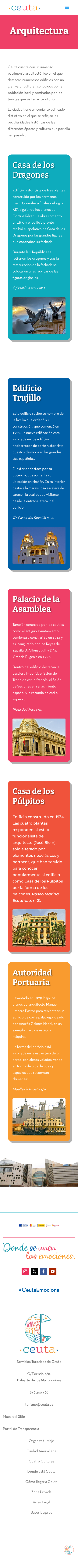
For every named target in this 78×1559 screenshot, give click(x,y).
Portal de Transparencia (21, 1429)
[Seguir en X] (34, 1271)
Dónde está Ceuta (41, 1471)
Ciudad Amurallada (41, 1451)
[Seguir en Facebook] (43, 1271)
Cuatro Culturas (41, 1461)
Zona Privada (41, 1492)
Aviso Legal (41, 1502)
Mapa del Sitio (14, 1417)
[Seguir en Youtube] (52, 1271)
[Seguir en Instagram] (25, 1271)
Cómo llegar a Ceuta (41, 1482)
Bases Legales (41, 1512)
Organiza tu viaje (41, 1441)
